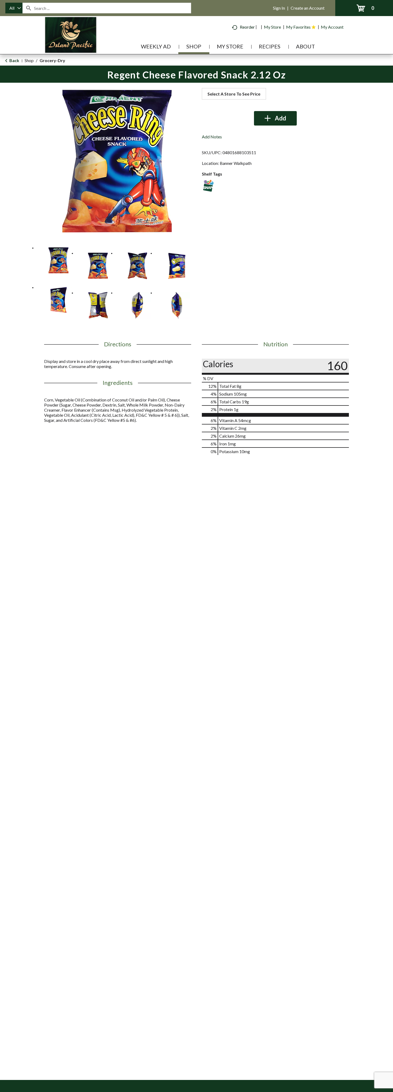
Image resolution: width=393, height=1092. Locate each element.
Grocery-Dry (52, 60)
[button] (58, 260)
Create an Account (308, 7)
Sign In (279, 7)
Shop (29, 60)
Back (14, 60)
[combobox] (13, 8)
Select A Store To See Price (233, 93)
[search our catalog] (28, 8)
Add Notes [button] (212, 136)
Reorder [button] (247, 26)
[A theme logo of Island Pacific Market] (70, 43)
